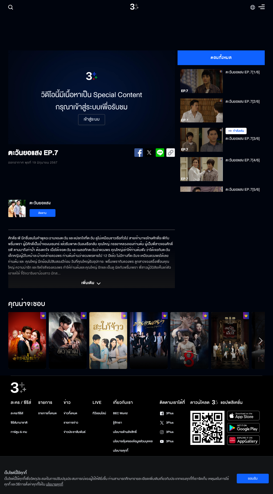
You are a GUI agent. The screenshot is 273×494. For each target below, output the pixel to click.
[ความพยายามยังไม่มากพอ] (230, 340)
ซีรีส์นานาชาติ (19, 422)
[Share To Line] (160, 152)
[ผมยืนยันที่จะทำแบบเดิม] (149, 340)
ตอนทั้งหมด (221, 57)
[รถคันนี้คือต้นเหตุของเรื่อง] (108, 340)
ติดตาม (42, 213)
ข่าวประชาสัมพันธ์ (75, 432)
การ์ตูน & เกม (19, 432)
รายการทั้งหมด (47, 413)
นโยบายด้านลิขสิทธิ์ (125, 432)
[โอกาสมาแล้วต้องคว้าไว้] (189, 340)
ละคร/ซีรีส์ (17, 413)
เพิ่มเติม (88, 283)
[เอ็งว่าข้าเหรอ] (68, 340)
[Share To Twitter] (149, 152)
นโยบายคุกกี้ (120, 450)
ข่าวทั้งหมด (70, 413)
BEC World (120, 413)
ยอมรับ (253, 478)
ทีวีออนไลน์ (99, 413)
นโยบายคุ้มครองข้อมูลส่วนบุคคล (133, 441)
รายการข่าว (71, 422)
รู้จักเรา (117, 422)
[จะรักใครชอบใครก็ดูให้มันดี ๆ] (27, 340)
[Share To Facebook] (138, 152)
